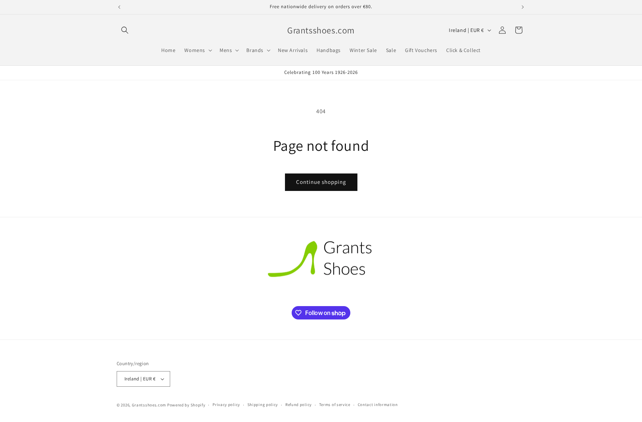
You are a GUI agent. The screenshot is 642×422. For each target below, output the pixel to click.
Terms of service (334, 404)
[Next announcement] (523, 7)
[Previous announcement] (119, 7)
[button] (125, 30)
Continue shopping (321, 181)
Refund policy (298, 404)
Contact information (378, 404)
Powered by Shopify (186, 405)
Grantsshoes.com (149, 405)
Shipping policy (262, 404)
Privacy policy (226, 404)
